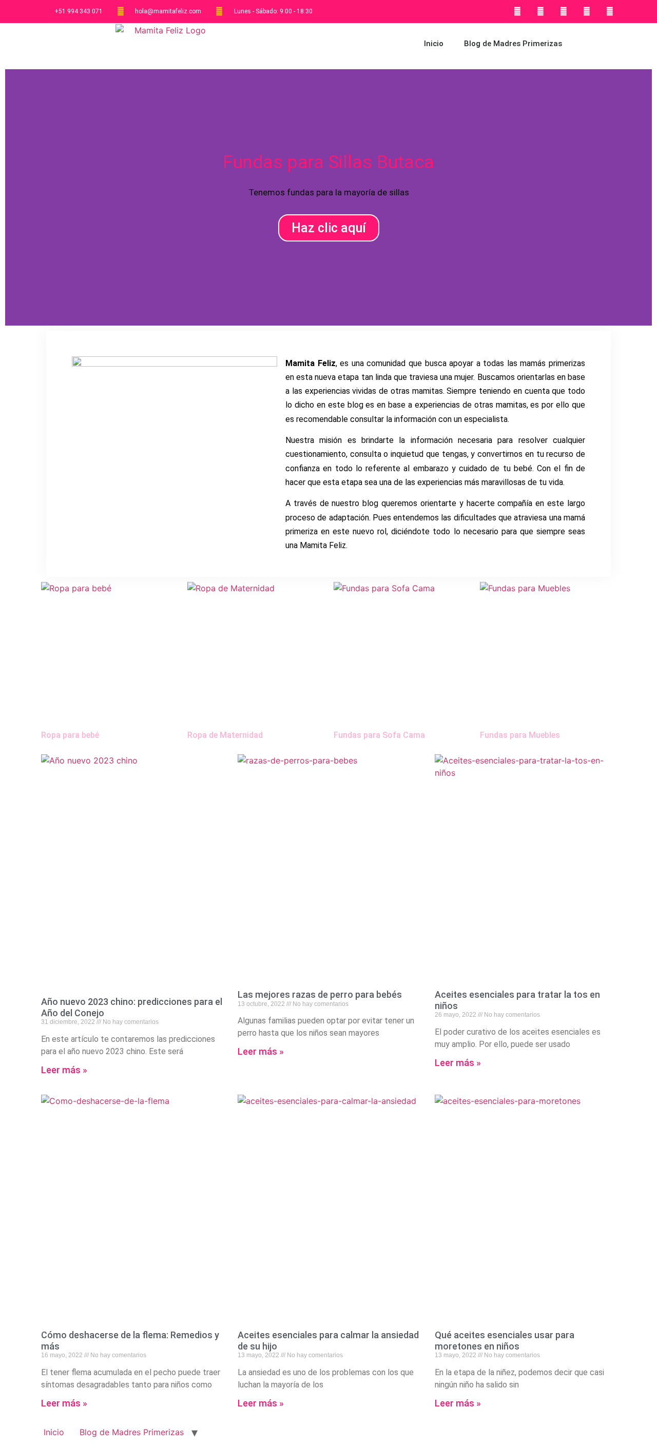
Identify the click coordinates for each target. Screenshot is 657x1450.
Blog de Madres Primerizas (513, 43)
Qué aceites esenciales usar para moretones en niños (504, 1341)
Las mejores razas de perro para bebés (320, 994)
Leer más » (64, 1069)
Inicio (433, 43)
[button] (15, 197)
